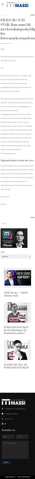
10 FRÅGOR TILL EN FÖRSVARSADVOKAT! (16, 366)
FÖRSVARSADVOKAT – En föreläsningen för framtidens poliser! (17, 330)
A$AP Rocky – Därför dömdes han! (16, 294)
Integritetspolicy (10, 477)
